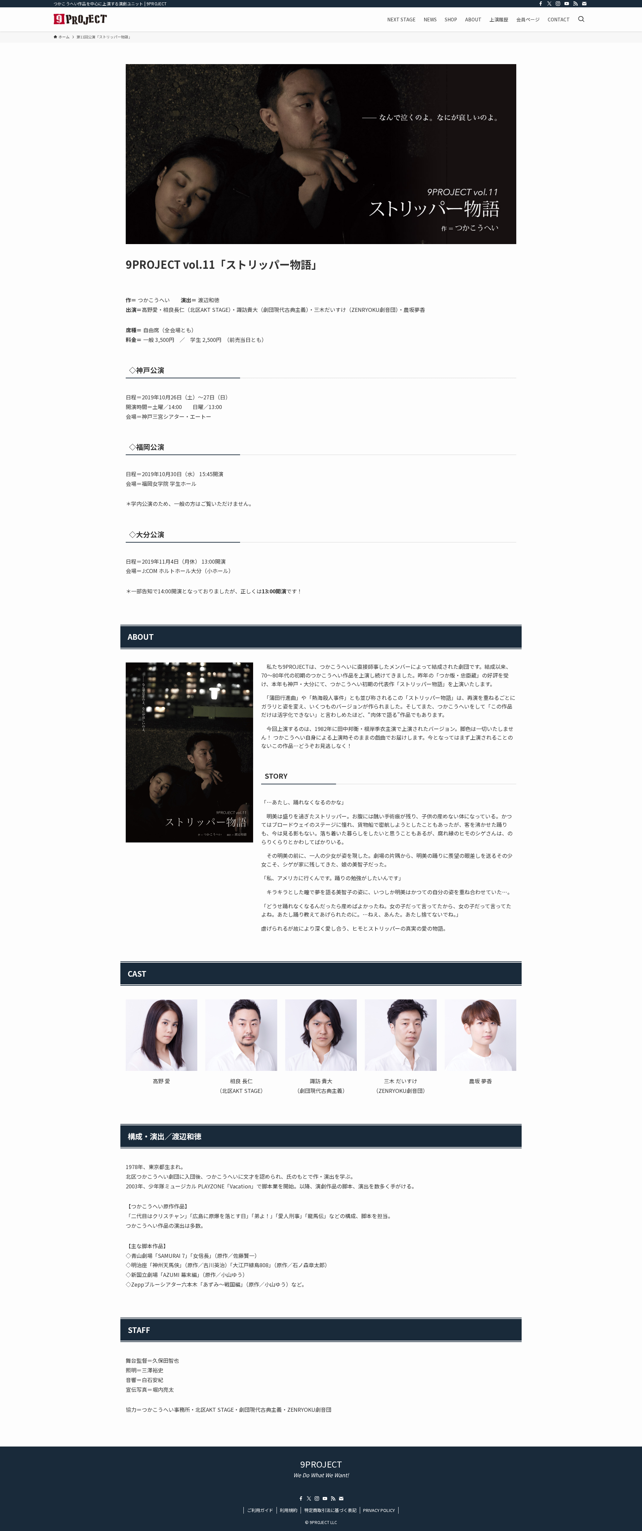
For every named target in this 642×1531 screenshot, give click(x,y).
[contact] (584, 3)
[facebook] (540, 3)
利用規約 (288, 1510)
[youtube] (566, 3)
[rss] (575, 3)
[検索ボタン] (581, 19)
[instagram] (558, 3)
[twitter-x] (549, 3)
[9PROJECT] (80, 19)
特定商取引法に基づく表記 (330, 1510)
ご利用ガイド (260, 1510)
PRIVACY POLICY (379, 1510)
